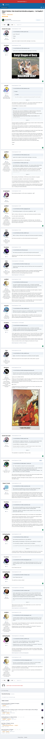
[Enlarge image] (25, 65)
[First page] (2, 24)
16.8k (7, 161)
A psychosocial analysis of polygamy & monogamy (10, 703)
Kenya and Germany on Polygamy (7, 729)
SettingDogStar (6, 534)
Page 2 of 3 (19, 24)
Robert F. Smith (26, 463)
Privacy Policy (20, 737)
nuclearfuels (8, 19)
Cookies (25, 737)
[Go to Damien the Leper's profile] (6, 32)
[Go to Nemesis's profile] (42, 724)
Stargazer (6, 367)
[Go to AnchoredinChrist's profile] (42, 704)
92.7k (7, 239)
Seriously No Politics (22, 1)
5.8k (7, 38)
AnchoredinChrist (6, 704)
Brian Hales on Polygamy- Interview (7, 723)
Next (12, 24)
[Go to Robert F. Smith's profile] (6, 487)
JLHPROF (6, 152)
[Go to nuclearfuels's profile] (3, 20)
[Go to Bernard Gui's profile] (6, 591)
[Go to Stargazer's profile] (6, 371)
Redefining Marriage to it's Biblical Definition (9, 717)
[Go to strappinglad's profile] (6, 194)
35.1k (7, 54)
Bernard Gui (6, 587)
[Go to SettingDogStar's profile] (6, 538)
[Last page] (14, 24)
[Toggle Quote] (13, 31)
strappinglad (6, 191)
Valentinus (25, 48)
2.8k (7, 315)
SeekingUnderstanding (28, 370)
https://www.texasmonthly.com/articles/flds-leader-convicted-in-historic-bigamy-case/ (27, 338)
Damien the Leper (6, 28)
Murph (4, 724)
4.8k (7, 200)
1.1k (7, 469)
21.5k (7, 492)
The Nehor (6, 45)
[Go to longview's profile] (6, 309)
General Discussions (16, 20)
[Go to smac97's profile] (6, 89)
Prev (4, 24)
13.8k (7, 597)
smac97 (24, 31)
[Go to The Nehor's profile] (6, 49)
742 (7, 543)
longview (6, 305)
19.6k (7, 95)
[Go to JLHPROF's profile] (6, 155)
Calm (6, 230)
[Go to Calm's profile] (6, 233)
